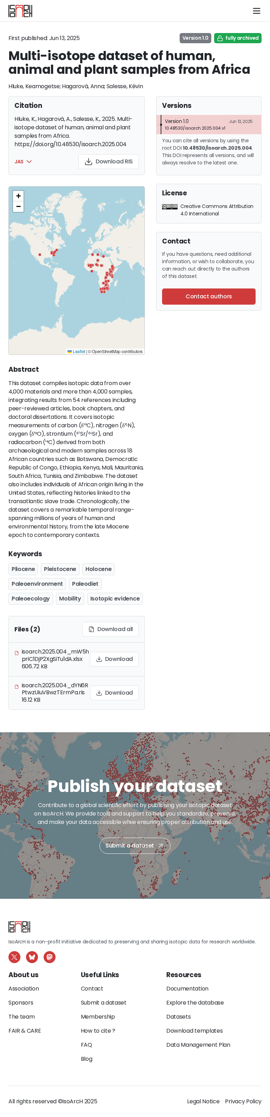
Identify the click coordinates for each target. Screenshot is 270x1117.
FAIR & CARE (24, 1031)
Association (23, 989)
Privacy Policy (243, 1101)
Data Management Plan (198, 1045)
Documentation (187, 989)
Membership (98, 1017)
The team (21, 1017)
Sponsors (20, 1003)
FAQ (86, 1045)
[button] (29, 161)
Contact (92, 989)
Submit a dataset (129, 846)
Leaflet (78, 351)
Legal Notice (203, 1101)
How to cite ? (98, 1031)
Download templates (194, 1031)
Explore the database (195, 1003)
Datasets (178, 1017)
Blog (86, 1059)
